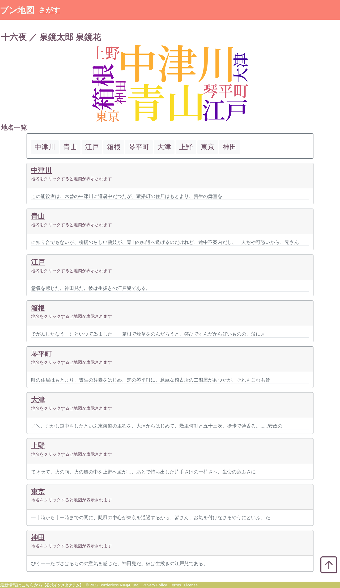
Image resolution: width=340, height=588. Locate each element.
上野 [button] (186, 146)
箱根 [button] (114, 146)
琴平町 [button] (139, 146)
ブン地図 (17, 9)
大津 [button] (164, 146)
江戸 (38, 261)
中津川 (41, 170)
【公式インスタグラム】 (62, 584)
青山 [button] (70, 146)
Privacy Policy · (155, 584)
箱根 (38, 307)
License (191, 584)
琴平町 (41, 353)
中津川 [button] (45, 146)
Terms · (176, 584)
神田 (38, 537)
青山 (38, 216)
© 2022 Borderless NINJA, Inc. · (114, 584)
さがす (49, 9)
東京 (38, 491)
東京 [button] (208, 146)
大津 (38, 399)
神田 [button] (229, 146)
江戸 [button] (92, 146)
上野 (38, 445)
